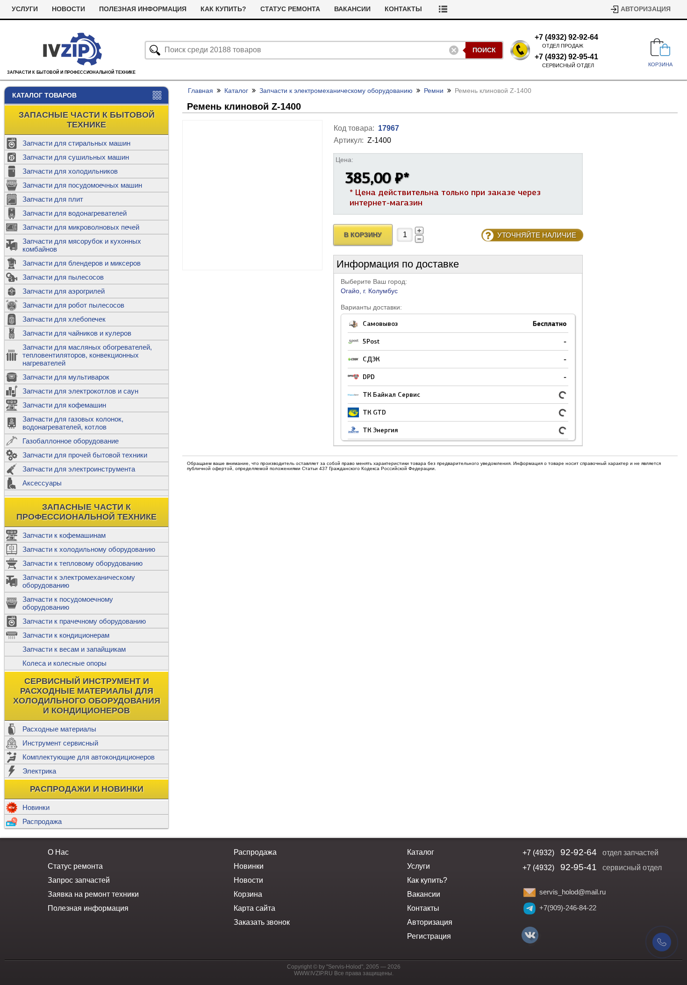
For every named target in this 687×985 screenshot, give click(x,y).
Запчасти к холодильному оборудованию (88, 549)
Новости (68, 9)
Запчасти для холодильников (70, 171)
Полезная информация (142, 9)
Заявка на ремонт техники (93, 894)
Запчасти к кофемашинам (64, 535)
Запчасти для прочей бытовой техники (84, 455)
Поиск (484, 50)
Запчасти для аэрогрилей (63, 291)
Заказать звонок (262, 922)
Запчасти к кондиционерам (65, 635)
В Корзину (363, 235)
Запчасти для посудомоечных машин (82, 185)
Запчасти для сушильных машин (75, 157)
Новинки (36, 807)
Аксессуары (42, 483)
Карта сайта (254, 908)
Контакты (403, 9)
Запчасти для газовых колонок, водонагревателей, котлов (72, 423)
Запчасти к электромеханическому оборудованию (78, 581)
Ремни (434, 90)
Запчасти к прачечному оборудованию (84, 621)
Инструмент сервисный (60, 743)
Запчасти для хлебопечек (64, 319)
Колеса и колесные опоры (64, 663)
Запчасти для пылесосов (63, 277)
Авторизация (646, 9)
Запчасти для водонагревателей (74, 213)
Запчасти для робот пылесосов (73, 305)
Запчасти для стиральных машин (76, 143)
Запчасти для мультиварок (65, 377)
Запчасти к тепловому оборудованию (82, 563)
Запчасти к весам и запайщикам (74, 649)
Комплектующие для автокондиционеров (88, 757)
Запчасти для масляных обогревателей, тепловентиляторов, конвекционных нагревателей (87, 355)
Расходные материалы (59, 729)
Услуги (25, 9)
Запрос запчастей (79, 880)
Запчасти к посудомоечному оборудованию (67, 603)
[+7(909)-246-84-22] (529, 908)
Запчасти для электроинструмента (78, 469)
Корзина (248, 894)
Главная (200, 90)
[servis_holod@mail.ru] (529, 892)
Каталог (236, 90)
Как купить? (223, 9)
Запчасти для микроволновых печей (80, 227)
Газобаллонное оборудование (70, 441)
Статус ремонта (290, 9)
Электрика (39, 771)
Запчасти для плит (52, 199)
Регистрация (429, 936)
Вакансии (352, 9)
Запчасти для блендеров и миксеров (81, 263)
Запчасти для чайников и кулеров (76, 333)
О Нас (58, 852)
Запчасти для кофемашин (64, 405)
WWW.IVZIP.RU (313, 973)
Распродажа (42, 821)
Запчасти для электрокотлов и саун (80, 391)
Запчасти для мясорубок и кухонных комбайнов (81, 245)
